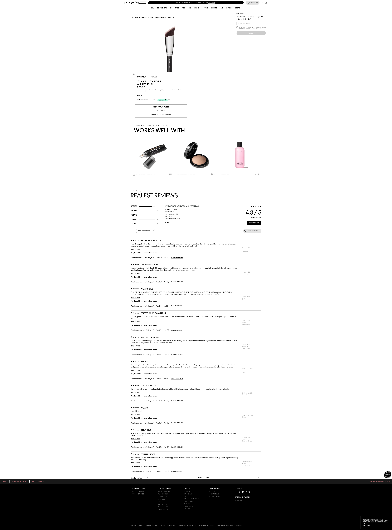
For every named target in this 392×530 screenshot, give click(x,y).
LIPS (171, 8)
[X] (239, 492)
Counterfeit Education (187, 525)
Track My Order (163, 494)
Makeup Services (138, 494)
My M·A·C (212, 491)
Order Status (214, 494)
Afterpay (187, 508)
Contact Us (162, 496)
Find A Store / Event (139, 491)
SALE (221, 8)
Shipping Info (162, 504)
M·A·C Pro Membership (191, 499)
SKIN (189, 8)
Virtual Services (164, 491)
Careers (187, 503)
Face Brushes (143, 17)
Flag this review (177, 257)
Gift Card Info (163, 509)
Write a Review (254, 223)
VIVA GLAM (187, 496)
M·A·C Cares (188, 494)
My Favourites (214, 496)
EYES (183, 8)
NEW (152, 8)
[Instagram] (246, 492)
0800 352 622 (162, 499)
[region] (375, 522)
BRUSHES (197, 8)
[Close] (386, 522)
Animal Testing (189, 506)
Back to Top (203, 478)
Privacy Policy (137, 525)
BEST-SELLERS (162, 8)
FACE (177, 8)
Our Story (188, 491)
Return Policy (163, 506)
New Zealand (239, 500)
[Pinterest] (249, 492)
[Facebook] (236, 492)
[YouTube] (243, 492)
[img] (152, 155)
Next (259, 477)
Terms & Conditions (168, 525)
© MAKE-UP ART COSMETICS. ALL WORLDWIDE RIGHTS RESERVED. (220, 525)
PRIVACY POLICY (256, 28)
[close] (266, 13)
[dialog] (144, 174)
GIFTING (205, 8)
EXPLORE (214, 8)
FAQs (159, 502)
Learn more (366, 525)
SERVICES (229, 8)
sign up (251, 33)
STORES (238, 8)
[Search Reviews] (245, 231)
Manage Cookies (152, 525)
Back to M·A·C (189, 501)
